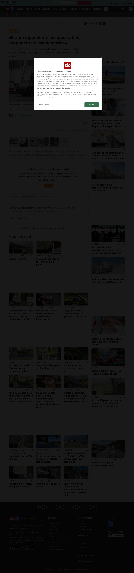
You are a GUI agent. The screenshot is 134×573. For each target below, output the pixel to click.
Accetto (91, 104)
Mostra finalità (44, 104)
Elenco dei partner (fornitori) (46, 98)
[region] (68, 83)
